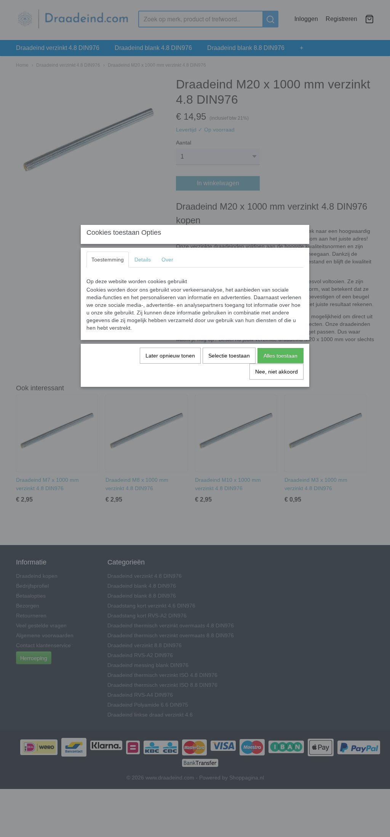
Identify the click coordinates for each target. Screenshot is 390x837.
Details (142, 260)
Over (167, 260)
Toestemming (107, 260)
